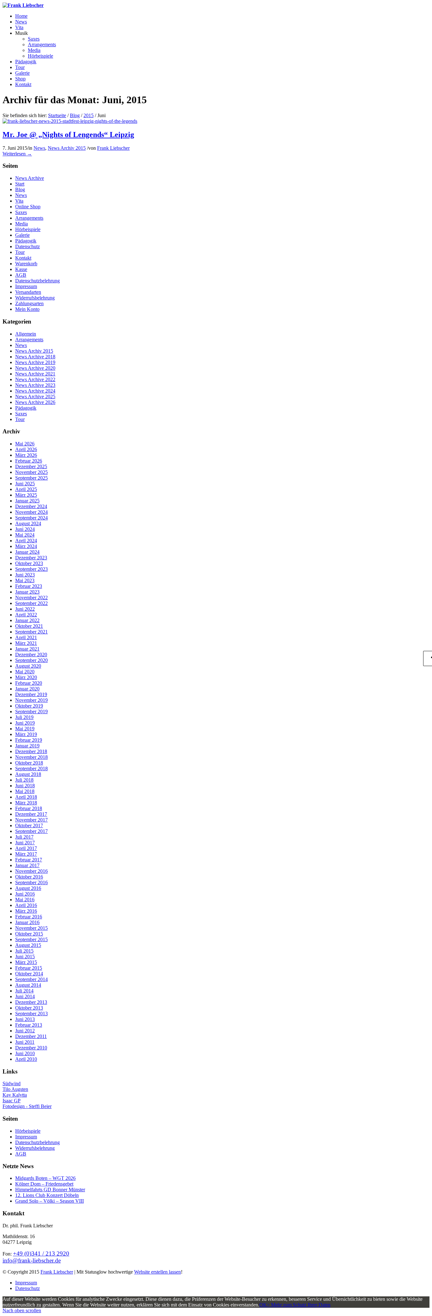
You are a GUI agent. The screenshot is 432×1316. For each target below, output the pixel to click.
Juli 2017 (24, 837)
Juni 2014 (25, 996)
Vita (19, 201)
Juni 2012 (25, 1030)
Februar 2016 (28, 916)
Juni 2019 (25, 723)
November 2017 (31, 819)
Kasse (21, 269)
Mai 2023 (24, 580)
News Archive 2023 (35, 385)
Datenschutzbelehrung (37, 280)
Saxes (21, 212)
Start (19, 183)
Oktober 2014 (29, 973)
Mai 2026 (24, 443)
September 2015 (31, 939)
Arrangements (29, 218)
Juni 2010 (25, 1053)
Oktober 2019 (29, 705)
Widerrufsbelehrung (35, 297)
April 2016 (26, 905)
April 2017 (26, 848)
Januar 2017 (27, 865)
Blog (75, 115)
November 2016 (31, 871)
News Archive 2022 (35, 379)
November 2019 (31, 700)
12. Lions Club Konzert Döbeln (47, 1195)
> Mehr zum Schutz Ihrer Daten (298, 1304)
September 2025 (31, 478)
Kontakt (23, 258)
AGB (20, 275)
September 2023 (31, 569)
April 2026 (26, 449)
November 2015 (31, 928)
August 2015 (28, 945)
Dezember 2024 (31, 506)
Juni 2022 (25, 609)
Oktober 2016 (29, 876)
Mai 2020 (24, 671)
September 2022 (31, 603)
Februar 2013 (28, 1025)
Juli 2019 (24, 717)
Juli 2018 (24, 780)
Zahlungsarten (29, 303)
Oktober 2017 (29, 825)
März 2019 (26, 734)
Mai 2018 (24, 791)
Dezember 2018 (31, 751)
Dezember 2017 (31, 814)
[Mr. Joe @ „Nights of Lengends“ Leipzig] (70, 121)
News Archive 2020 (35, 368)
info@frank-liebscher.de (32, 1260)
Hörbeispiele (27, 229)
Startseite (57, 115)
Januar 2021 (27, 649)
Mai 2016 (24, 899)
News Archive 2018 (35, 356)
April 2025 (26, 489)
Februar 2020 (28, 683)
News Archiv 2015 (67, 148)
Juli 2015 (24, 951)
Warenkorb (26, 263)
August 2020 (28, 666)
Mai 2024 (24, 535)
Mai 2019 (24, 728)
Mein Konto (27, 309)
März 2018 (26, 802)
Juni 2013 (25, 1019)
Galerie (22, 235)
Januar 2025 (27, 500)
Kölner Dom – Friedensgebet (44, 1184)
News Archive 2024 (35, 391)
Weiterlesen (17, 153)
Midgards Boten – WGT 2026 (45, 1178)
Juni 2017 (25, 842)
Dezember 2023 (31, 557)
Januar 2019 (27, 745)
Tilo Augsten (15, 1089)
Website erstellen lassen (157, 1272)
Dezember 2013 (31, 1002)
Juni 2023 (25, 574)
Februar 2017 (28, 859)
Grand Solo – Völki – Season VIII (49, 1201)
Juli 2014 (24, 990)
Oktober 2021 (29, 626)
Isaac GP (12, 1100)
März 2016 (26, 911)
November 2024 (31, 512)
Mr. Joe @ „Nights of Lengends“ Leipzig (68, 134)
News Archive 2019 (35, 362)
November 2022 (31, 597)
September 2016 (31, 882)
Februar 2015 (28, 968)
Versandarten (28, 292)
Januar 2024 (27, 552)
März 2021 (26, 643)
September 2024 (31, 517)
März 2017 (26, 854)
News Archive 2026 (35, 402)
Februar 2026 (28, 460)
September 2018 (31, 768)
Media (21, 223)
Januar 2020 (27, 688)
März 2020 (26, 677)
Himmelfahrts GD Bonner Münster (50, 1189)
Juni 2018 (25, 785)
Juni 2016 (25, 894)
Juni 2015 (25, 956)
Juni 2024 (25, 529)
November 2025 (31, 472)
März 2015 (26, 962)
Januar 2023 (27, 592)
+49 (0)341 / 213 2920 (41, 1253)
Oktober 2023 (29, 563)
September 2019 (31, 711)
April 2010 (26, 1059)
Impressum (26, 286)
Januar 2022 (27, 620)
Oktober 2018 (29, 762)
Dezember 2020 (31, 654)
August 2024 (28, 523)
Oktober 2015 (29, 933)
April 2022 (26, 614)
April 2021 (26, 637)
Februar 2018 (28, 808)
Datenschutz (27, 246)
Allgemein (25, 334)
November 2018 (31, 757)
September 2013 (31, 1013)
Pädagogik (25, 240)
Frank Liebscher (113, 148)
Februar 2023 (28, 586)
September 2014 (31, 979)
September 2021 (31, 631)
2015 (88, 115)
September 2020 (31, 660)
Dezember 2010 (31, 1047)
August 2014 (28, 985)
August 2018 (28, 774)
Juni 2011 (24, 1042)
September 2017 (31, 831)
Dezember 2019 (31, 694)
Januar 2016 (27, 922)
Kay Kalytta (15, 1095)
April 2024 (26, 540)
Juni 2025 (25, 483)
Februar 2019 (28, 740)
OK (263, 1304)
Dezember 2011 (31, 1036)
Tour (20, 252)
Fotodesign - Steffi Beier (27, 1106)
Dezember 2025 (31, 466)
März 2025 (26, 495)
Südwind (12, 1083)
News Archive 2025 (35, 396)
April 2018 (26, 797)
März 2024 (26, 546)
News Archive (29, 178)
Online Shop (27, 206)
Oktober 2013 (29, 1008)
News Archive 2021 (35, 373)
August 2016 (28, 888)
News (39, 148)
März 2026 (26, 455)
